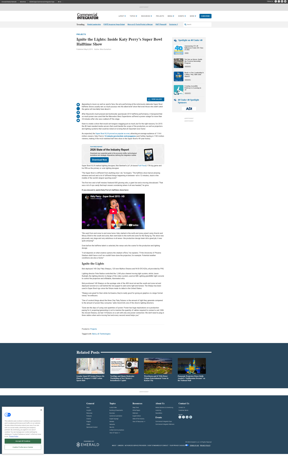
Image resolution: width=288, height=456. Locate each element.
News (186, 53)
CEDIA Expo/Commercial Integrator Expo (41, 1)
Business (112, 413)
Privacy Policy (13, 436)
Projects (160, 16)
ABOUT (114, 445)
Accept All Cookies (23, 441)
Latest (121, 16)
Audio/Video (113, 407)
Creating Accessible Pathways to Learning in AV (192, 88)
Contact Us (182, 407)
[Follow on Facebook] (279, 1)
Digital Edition (137, 416)
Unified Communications (116, 430)
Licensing (158, 410)
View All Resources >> (139, 421)
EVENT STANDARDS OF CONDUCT (157, 445)
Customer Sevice (183, 410)
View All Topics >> (114, 433)
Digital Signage (113, 419)
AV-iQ (59, 1)
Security (111, 427)
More (192, 16)
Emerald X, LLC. (195, 442)
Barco (94, 334)
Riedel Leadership (94, 24)
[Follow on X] (276, 1)
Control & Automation (115, 416)
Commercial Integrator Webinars (164, 424)
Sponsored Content (92, 427)
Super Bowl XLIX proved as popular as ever (113, 133)
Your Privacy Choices (177, 445)
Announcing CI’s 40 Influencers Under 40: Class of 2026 (193, 48)
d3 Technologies (103, 334)
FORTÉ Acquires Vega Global (114, 24)
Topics (132, 16)
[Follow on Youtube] (285, 1)
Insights (187, 66)
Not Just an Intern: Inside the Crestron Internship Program (193, 61)
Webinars (135, 413)
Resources (145, 16)
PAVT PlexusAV (161, 24)
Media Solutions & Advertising (164, 407)
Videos (88, 424)
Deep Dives (136, 407)
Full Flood (142, 166)
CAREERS (121, 445)
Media (170, 16)
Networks (112, 424)
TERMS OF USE (194, 445)
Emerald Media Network (9, 1)
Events (181, 16)
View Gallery (156, 99)
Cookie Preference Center (23, 447)
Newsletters (158, 413)
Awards (88, 419)
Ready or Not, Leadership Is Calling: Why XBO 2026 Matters (194, 74)
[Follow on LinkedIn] (282, 1)
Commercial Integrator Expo (163, 421)
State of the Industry (138, 419)
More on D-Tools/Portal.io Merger (140, 24)
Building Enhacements (116, 410)
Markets (111, 421)
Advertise (23, 1)
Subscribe (205, 16)
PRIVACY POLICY (205, 445)
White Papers (136, 410)
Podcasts (89, 416)
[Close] (41, 409)
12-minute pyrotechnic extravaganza (120, 136)
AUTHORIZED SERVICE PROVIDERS (135, 445)
